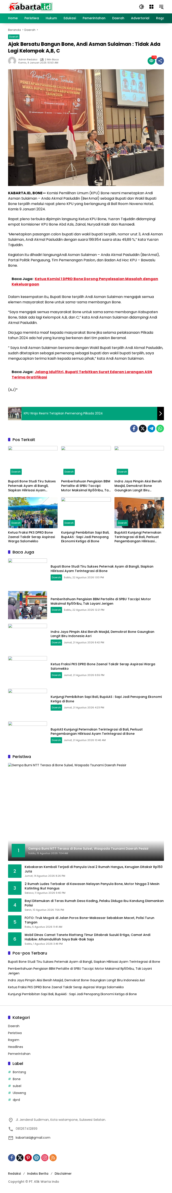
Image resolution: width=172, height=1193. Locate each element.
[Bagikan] (160, 61)
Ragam (13, 1040)
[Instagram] (44, 1157)
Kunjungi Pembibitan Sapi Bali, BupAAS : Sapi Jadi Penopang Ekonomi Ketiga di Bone (85, 536)
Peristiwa (15, 1033)
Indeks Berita (37, 1173)
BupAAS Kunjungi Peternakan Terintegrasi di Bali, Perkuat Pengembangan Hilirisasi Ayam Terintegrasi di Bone (137, 537)
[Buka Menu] (151, 6)
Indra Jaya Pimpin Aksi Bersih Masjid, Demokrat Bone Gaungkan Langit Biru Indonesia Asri (138, 485)
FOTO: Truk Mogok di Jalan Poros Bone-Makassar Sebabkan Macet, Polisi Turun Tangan (89, 920)
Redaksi (14, 1173)
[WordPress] (36, 1157)
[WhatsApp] (160, 428)
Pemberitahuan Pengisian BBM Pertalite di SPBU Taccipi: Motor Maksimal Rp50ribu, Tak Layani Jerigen (85, 485)
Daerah (13, 36)
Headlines (15, 1047)
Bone (17, 1079)
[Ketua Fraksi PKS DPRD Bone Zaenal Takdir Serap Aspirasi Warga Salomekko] (33, 512)
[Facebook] (134, 428)
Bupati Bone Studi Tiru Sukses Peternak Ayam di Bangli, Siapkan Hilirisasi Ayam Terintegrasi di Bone (32, 485)
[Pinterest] (28, 1157)
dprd (16, 1100)
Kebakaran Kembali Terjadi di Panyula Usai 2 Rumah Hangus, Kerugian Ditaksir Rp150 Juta (94, 869)
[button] (141, 6)
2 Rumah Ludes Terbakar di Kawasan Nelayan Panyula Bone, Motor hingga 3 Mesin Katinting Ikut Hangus (92, 886)
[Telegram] (151, 428)
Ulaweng (19, 1093)
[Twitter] (142, 428)
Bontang (19, 1072)
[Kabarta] (30, 6)
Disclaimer (63, 1173)
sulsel (17, 1086)
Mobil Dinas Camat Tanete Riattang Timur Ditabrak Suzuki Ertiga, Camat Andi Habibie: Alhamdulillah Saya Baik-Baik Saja (87, 937)
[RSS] (53, 1157)
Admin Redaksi (27, 59)
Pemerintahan (19, 1054)
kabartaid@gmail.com (33, 1137)
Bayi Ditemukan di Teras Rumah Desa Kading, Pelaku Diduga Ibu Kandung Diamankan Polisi (94, 903)
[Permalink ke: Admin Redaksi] (13, 61)
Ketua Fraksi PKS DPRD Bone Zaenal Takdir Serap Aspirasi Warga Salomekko (31, 536)
